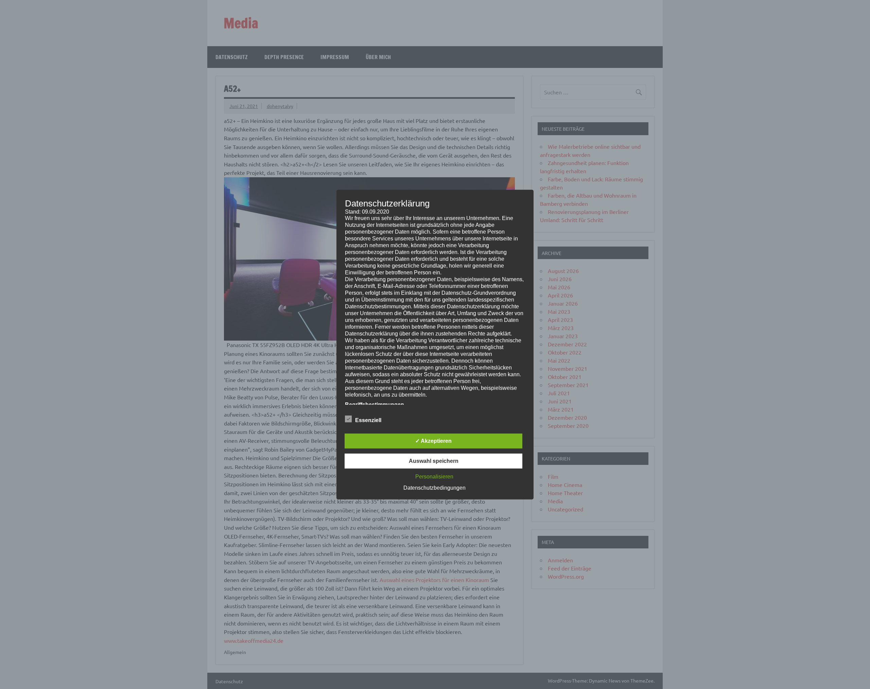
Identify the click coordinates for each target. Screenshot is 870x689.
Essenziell (368, 420)
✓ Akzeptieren (433, 441)
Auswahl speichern (433, 461)
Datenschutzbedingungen (434, 488)
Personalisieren (434, 476)
